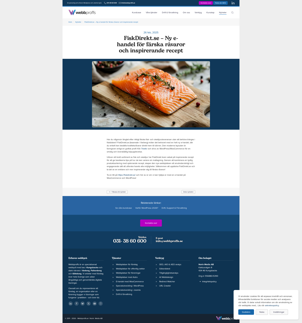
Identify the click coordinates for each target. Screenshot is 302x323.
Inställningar (278, 312)
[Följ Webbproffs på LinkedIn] (233, 3)
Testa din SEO (220, 3)
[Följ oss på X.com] (88, 303)
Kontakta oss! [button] (206, 3)
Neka (261, 312)
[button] (232, 12)
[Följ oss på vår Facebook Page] (76, 303)
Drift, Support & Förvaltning (174, 207)
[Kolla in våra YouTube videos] (94, 303)
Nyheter (222, 12)
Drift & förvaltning (170, 12)
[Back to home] (82, 12)
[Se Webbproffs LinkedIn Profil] (70, 303)
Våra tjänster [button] (151, 12)
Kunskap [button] (210, 12)
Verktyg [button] (198, 12)
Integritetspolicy (209, 281)
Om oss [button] (186, 12)
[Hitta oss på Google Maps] (101, 303)
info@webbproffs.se (169, 241)
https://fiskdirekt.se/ (127, 174)
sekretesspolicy (272, 305)
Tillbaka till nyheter (119, 192)
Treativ (144, 148)
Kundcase (136, 12)
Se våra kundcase (123, 207)
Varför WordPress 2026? (146, 207)
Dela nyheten (188, 192)
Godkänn (246, 312)
